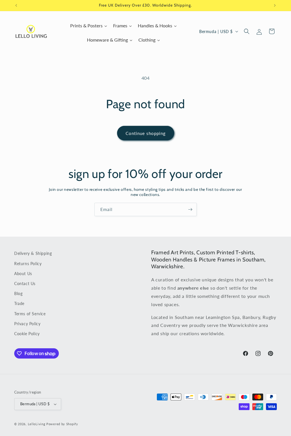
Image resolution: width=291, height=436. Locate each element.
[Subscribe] (190, 209)
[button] (246, 31)
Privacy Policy (27, 323)
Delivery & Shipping (33, 253)
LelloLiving (36, 424)
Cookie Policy (27, 333)
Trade (19, 303)
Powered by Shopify (62, 424)
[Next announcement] (275, 5)
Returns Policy (27, 263)
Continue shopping (146, 133)
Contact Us (25, 283)
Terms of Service (30, 313)
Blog (18, 293)
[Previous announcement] (16, 5)
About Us (23, 273)
